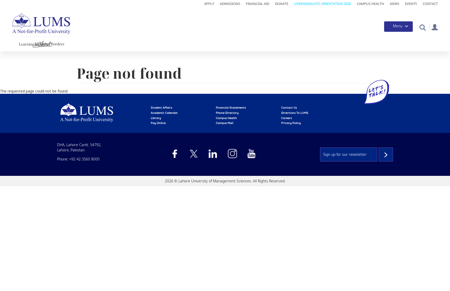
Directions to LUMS (294, 113)
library (156, 118)
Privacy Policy (291, 123)
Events (411, 3)
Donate (281, 3)
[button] (422, 27)
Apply (209, 3)
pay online (158, 123)
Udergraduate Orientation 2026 (322, 3)
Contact (430, 3)
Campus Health (370, 3)
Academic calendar (164, 113)
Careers (286, 118)
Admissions (230, 3)
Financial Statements (231, 107)
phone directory (227, 113)
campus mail (224, 123)
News (394, 3)
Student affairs (161, 107)
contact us (289, 107)
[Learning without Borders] (41, 43)
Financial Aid (257, 3)
